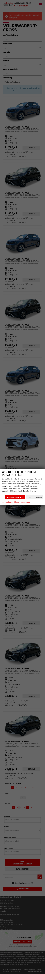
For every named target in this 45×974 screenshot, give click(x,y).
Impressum (25, 502)
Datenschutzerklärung (10, 502)
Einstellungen (35, 497)
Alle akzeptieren (15, 497)
